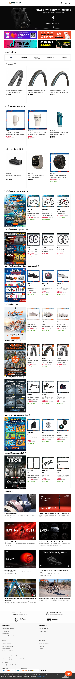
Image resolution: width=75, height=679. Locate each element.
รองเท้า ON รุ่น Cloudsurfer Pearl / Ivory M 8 (32, 326)
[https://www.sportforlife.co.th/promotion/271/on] (15, 323)
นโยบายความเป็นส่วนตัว (7, 646)
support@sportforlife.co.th (9, 665)
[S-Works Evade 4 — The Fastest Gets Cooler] (55, 531)
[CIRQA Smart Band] (20, 503)
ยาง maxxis (8, 64)
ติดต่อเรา (41, 649)
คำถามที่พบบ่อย (42, 631)
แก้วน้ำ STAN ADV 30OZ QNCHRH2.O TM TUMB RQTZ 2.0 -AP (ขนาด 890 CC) (15, 135)
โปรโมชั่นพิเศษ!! (9, 304)
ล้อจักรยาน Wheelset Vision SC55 (62, 251)
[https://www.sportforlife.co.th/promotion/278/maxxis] (15, 359)
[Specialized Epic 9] (20, 559)
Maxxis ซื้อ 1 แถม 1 (11, 340)
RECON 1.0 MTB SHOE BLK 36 (31, 289)
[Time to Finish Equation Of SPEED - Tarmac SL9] (55, 503)
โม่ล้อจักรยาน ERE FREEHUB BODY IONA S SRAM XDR (62, 399)
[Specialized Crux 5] (20, 531)
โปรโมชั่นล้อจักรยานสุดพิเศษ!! (14, 229)
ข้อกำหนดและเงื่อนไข (6, 644)
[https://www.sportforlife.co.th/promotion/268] (15, 395)
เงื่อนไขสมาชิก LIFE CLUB (8, 651)
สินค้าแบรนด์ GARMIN (12, 149)
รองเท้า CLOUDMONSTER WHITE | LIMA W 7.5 (48, 326)
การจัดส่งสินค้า (5, 634)
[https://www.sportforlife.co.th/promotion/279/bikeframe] (15, 210)
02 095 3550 (5, 662)
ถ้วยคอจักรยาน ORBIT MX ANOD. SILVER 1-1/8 (48, 437)
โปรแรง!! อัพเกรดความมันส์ (14, 453)
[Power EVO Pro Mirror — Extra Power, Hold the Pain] (55, 559)
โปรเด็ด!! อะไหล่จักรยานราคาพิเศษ (16, 415)
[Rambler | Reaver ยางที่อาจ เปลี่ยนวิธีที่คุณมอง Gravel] (55, 588)
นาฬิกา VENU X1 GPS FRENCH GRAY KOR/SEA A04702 (36, 176)
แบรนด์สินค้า (9, 52)
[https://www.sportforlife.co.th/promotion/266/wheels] (15, 248)
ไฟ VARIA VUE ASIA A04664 (13, 175)
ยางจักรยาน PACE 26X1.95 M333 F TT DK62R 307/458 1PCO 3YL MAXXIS (15, 92)
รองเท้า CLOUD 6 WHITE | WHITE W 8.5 (62, 326)
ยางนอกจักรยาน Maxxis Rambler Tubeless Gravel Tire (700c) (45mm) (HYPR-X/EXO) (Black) (37, 92)
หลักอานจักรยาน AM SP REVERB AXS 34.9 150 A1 (33, 477)
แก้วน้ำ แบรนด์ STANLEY (13, 106)
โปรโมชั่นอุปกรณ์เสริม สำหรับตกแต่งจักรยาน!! (20, 266)
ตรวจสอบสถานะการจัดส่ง (8, 629)
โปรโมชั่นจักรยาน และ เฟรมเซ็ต (15, 191)
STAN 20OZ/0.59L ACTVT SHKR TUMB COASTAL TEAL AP (59, 134)
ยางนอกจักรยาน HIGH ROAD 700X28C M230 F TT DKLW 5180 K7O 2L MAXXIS (59, 92)
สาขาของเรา (41, 646)
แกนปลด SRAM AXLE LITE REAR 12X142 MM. (63, 477)
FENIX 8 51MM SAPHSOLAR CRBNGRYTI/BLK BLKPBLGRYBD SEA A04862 (59, 177)
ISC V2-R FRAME (32, 437)
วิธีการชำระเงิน (5, 631)
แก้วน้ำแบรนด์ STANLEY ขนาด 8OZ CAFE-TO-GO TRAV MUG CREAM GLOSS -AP (37, 135)
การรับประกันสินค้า (43, 629)
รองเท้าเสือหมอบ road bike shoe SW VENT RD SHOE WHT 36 (62, 290)
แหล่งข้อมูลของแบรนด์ (44, 644)
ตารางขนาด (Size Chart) (8, 636)
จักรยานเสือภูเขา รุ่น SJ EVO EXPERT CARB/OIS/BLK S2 (33, 215)
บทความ (7, 491)
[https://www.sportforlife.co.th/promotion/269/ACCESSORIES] (15, 285)
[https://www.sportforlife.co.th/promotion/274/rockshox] (15, 472)
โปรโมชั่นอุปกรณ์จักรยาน (13, 377)
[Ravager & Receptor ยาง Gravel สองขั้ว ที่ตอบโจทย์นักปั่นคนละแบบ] (20, 588)
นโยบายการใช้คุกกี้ (41, 677)
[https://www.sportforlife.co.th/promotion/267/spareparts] (15, 434)
